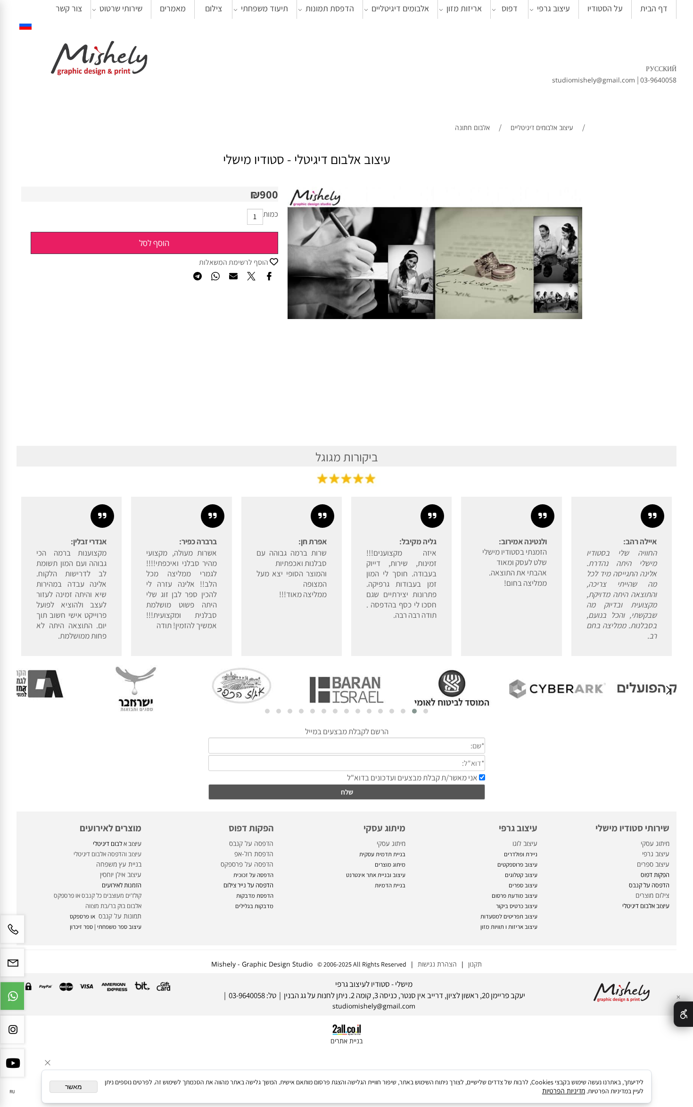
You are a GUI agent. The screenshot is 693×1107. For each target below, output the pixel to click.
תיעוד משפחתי (264, 8)
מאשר (73, 1087)
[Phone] (12, 934)
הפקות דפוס (251, 828)
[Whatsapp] (12, 1001)
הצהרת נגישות (437, 963)
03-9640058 (658, 79)
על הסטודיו (605, 8)
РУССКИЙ (661, 68)
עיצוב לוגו (524, 843)
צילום (213, 8)
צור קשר (69, 8)
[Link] (25, 25)
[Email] (12, 967)
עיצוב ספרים (653, 864)
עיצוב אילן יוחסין (120, 874)
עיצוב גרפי (553, 8)
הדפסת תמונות (329, 8)
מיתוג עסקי (655, 843)
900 (269, 194)
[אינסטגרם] (12, 1034)
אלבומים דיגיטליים (400, 8)
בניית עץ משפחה (118, 864)
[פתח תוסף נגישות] (683, 1014)
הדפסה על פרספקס (247, 864)
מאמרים (173, 8)
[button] (425, 711)
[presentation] (668, 691)
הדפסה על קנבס (251, 843)
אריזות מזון (464, 8)
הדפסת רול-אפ (253, 853)
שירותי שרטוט (120, 8)
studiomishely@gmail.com (594, 79)
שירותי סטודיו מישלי (632, 828)
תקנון (473, 963)
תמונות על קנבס (119, 915)
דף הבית (654, 8)
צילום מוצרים (651, 895)
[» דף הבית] (99, 59)
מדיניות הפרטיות (563, 1090)
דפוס (510, 8)
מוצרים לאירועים (110, 828)
